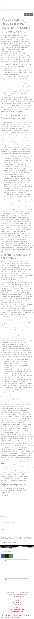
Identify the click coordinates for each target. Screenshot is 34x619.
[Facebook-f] (3, 556)
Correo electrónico (7, 522)
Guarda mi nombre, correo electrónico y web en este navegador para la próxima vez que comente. (16, 538)
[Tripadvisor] (11, 556)
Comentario (5, 495)
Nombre (4, 516)
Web (2, 529)
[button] (17, 10)
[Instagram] (7, 556)
